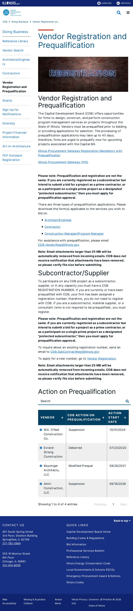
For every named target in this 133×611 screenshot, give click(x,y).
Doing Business (15, 32)
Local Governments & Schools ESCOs (90, 569)
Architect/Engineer (58, 220)
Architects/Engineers (16, 62)
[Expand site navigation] (128, 12)
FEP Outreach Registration (12, 158)
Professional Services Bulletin (85, 550)
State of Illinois (97, 605)
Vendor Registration (101, 358)
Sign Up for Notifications (11, 112)
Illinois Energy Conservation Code (88, 563)
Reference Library (15, 41)
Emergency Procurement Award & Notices (93, 576)
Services (126, 3)
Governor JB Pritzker (100, 599)
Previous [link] (100, 504)
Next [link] (123, 504)
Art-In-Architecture (16, 146)
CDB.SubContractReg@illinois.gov (74, 351)
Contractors (11, 73)
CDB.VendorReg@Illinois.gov (58, 245)
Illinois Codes (75, 582)
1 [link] (113, 504)
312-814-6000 (11, 565)
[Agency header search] (119, 13)
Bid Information (76, 544)
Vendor (48, 417)
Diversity (8, 123)
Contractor (52, 227)
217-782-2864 (11, 543)
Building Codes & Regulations (85, 538)
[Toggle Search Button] (127, 401)
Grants (7, 100)
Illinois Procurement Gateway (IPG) (63, 162)
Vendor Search (13, 50)
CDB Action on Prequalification (84, 417)
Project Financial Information (14, 135)
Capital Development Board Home (88, 531)
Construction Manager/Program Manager (74, 233)
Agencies (107, 3)
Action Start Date (114, 417)
